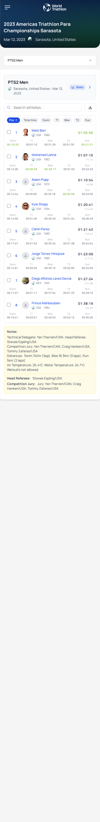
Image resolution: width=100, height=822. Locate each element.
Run (87, 120)
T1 (57, 120)
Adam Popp (40, 179)
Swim (46, 120)
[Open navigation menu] (7, 7)
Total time (30, 120)
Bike (67, 120)
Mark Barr (39, 130)
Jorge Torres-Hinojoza (48, 253)
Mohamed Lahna (44, 154)
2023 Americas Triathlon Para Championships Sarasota (37, 27)
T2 (77, 120)
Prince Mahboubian (46, 303)
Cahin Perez (41, 229)
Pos (11, 120)
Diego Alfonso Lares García (51, 278)
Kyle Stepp (40, 204)
